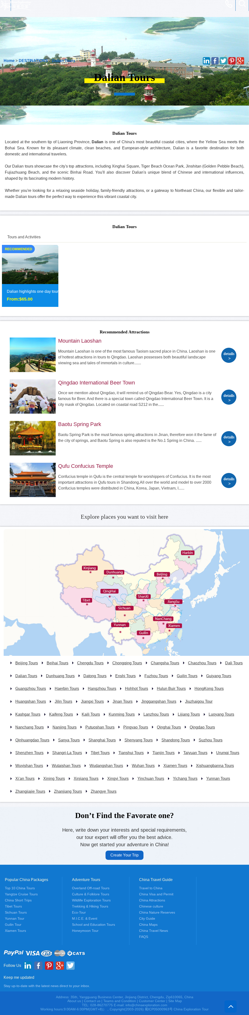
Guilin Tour (13, 924)
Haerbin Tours (67, 688)
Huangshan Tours (30, 701)
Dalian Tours (63, 61)
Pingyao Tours (135, 727)
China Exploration (16, 5)
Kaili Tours (91, 714)
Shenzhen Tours (29, 753)
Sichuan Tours (16, 912)
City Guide (147, 918)
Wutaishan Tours (66, 766)
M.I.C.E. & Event (84, 918)
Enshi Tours (125, 676)
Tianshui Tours (131, 753)
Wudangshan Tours (106, 766)
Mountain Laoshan (79, 341)
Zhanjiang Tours (68, 791)
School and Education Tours (93, 924)
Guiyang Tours (218, 676)
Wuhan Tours (143, 766)
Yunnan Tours (218, 778)
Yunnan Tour (14, 918)
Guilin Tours (187, 676)
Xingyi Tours (118, 778)
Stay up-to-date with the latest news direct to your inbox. (47, 986)
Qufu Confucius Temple (85, 466)
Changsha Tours (165, 663)
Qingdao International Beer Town (96, 383)
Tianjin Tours (163, 753)
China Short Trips (18, 900)
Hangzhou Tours (102, 688)
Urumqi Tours (227, 753)
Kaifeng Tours (61, 714)
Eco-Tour (79, 912)
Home (9, 61)
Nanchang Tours (29, 727)
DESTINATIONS (33, 61)
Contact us (92, 1001)
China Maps (148, 924)
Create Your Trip (124, 855)
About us (74, 1001)
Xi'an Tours (25, 778)
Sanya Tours (69, 740)
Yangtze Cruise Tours (21, 894)
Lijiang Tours (189, 714)
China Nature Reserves (157, 912)
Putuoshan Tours (100, 727)
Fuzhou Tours (156, 676)
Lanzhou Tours (156, 714)
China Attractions (152, 900)
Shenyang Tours (138, 740)
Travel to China (150, 888)
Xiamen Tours (175, 766)
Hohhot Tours (136, 688)
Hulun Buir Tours (171, 688)
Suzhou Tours (210, 740)
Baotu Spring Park (79, 424)
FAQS (143, 937)
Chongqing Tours (127, 663)
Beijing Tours (26, 663)
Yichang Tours (185, 778)
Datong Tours (95, 676)
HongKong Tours (209, 688)
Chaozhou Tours (202, 663)
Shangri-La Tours (67, 753)
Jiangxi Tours (92, 701)
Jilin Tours (63, 701)
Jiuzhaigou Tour (199, 701)
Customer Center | (153, 1001)
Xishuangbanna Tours (215, 766)
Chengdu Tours (90, 663)
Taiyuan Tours (195, 753)
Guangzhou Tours (30, 688)
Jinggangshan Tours (158, 701)
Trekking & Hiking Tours (90, 906)
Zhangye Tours (103, 791)
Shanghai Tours (102, 740)
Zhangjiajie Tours (30, 791)
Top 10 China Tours (20, 888)
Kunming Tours (122, 714)
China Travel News (153, 931)
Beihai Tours (57, 663)
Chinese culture (151, 906)
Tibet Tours (100, 753)
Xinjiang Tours (86, 778)
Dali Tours (234, 663)
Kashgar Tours (27, 714)
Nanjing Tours (65, 727)
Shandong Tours (175, 740)
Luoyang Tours (221, 714)
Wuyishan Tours (29, 766)
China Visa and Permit (156, 894)
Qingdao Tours (202, 727)
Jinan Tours (123, 701)
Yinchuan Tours (150, 778)
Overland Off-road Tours (90, 888)
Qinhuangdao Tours (32, 740)
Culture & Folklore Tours (90, 894)
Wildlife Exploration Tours (91, 900)
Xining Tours (54, 778)
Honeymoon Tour (85, 931)
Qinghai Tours (169, 727)
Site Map (175, 1001)
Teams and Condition (119, 1001)
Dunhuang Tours (60, 676)
